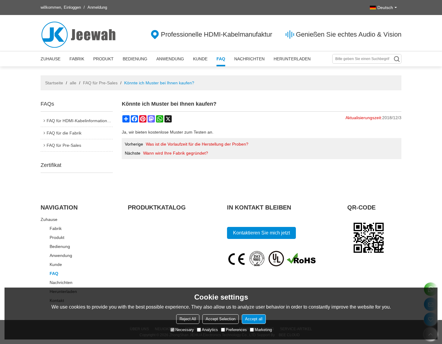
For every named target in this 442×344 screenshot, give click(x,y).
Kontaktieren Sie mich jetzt (261, 232)
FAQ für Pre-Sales (100, 82)
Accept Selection (220, 319)
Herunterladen (292, 58)
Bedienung (135, 58)
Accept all (253, 319)
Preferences (236, 329)
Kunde (200, 58)
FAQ (220, 58)
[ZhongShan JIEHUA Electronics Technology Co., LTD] (80, 34)
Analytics (210, 329)
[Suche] (396, 58)
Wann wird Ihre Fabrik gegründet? (175, 153)
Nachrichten (249, 58)
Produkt (103, 58)
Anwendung (170, 58)
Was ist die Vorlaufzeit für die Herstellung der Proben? (197, 144)
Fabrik (76, 58)
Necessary (184, 329)
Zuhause (50, 58)
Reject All (188, 319)
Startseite (54, 82)
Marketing (263, 329)
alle (73, 82)
